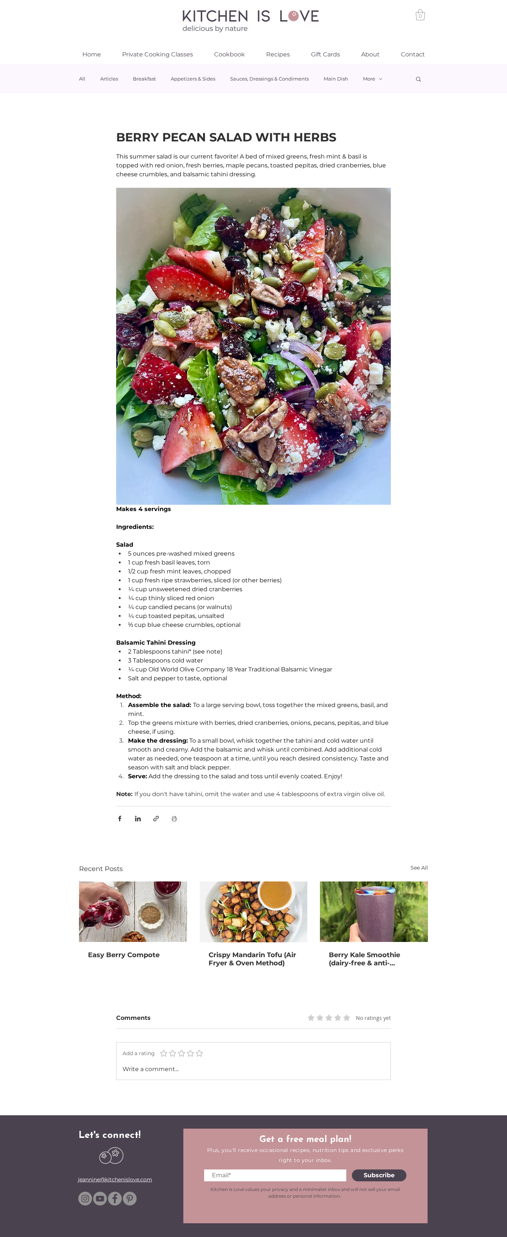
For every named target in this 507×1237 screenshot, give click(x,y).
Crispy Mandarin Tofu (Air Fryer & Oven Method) (252, 959)
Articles (109, 79)
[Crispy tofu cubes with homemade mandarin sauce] (254, 911)
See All (419, 867)
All (82, 79)
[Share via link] (156, 818)
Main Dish (336, 79)
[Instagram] (85, 1198)
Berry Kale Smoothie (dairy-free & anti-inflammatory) (364, 959)
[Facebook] (115, 1198)
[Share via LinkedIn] (137, 818)
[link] (420, 14)
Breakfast (144, 79)
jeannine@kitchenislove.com (115, 1179)
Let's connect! (110, 1135)
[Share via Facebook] (119, 818)
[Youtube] (100, 1198)
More (369, 79)
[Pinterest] (130, 1198)
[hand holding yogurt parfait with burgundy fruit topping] (133, 911)
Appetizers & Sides (193, 79)
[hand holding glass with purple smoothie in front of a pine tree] (374, 911)
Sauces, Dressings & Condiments (269, 79)
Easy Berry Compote (124, 955)
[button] (418, 79)
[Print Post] (174, 818)
